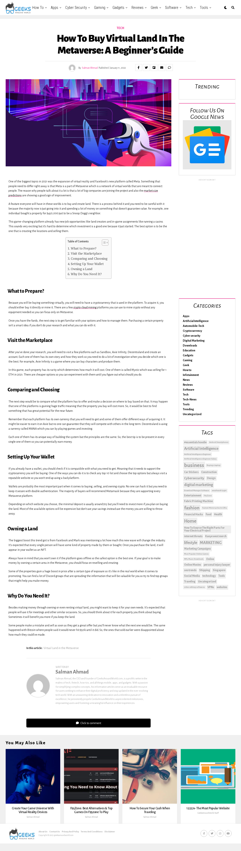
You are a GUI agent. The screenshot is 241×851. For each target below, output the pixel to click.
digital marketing (198, 485)
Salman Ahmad (90, 68)
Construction (209, 472)
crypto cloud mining (85, 307)
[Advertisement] (207, 238)
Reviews (137, 7)
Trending (188, 409)
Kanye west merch (216, 536)
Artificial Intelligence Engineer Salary (200, 459)
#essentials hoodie (195, 442)
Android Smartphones (218, 442)
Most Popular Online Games (196, 554)
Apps (54, 7)
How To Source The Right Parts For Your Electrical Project (204, 529)
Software (171, 7)
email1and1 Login (219, 490)
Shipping (204, 570)
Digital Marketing (194, 340)
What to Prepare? (83, 248)
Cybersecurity (194, 478)
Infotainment (191, 374)
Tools (204, 7)
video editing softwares (194, 587)
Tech (189, 7)
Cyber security (76, 7)
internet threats (193, 536)
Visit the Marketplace (86, 253)
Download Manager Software (196, 490)
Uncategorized (192, 414)
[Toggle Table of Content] (103, 242)
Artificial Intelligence (196, 321)
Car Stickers (191, 472)
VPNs (210, 587)
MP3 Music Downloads (194, 559)
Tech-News (190, 399)
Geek (154, 7)
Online (210, 559)
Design (211, 478)
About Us (43, 831)
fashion (192, 507)
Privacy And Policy (70, 831)
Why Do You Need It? (86, 274)
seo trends (190, 570)
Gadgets (118, 7)
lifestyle (190, 543)
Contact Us (54, 831)
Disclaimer (109, 831)
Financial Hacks (193, 514)
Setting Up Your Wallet (87, 264)
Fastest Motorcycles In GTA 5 (214, 508)
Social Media (192, 575)
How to (38, 7)
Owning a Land (81, 269)
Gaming (99, 7)
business (194, 465)
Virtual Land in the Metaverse (61, 648)
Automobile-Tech (193, 325)
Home (190, 521)
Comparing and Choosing (89, 258)
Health (218, 514)
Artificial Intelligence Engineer (197, 454)
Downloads (190, 345)
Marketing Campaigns (197, 548)
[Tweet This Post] (146, 67)
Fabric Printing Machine (198, 501)
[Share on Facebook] (138, 67)
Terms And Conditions (92, 831)
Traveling (189, 581)
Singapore (219, 570)
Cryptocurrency (192, 330)
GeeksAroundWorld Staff (208, 813)
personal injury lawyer (217, 564)
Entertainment (192, 495)
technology (209, 575)
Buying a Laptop (213, 465)
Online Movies (192, 564)
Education (189, 350)
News (186, 379)
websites (222, 587)
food (208, 514)
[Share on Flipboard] (154, 67)
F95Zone (208, 496)
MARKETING (211, 543)
